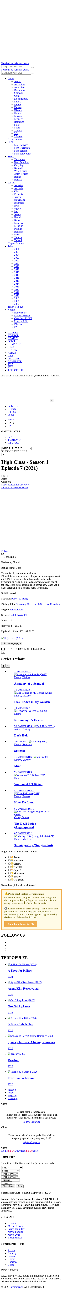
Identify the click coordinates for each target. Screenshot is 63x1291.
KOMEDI (13, 338)
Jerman (17, 197)
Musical (18, 116)
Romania (18, 231)
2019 (16, 269)
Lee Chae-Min (53, 604)
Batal (19, 1186)
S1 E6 (11, 1150)
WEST (11, 355)
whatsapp (12, 1098)
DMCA (18, 324)
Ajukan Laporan (31, 1142)
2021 (16, 263)
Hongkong (19, 199)
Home (4, 1150)
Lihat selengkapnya (12, 643)
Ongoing (18, 165)
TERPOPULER (16, 370)
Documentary (21, 98)
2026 (16, 249)
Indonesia (19, 202)
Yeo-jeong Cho (23, 604)
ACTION (13, 332)
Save (25, 487)
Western (18, 136)
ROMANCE (14, 344)
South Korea (7, 484)
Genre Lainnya (15, 139)
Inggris (17, 208)
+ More (11, 309)
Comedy (18, 93)
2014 (16, 283)
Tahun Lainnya (15, 306)
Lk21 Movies (21, 145)
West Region (20, 171)
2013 (16, 286)
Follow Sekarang (31, 1121)
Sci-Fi (17, 124)
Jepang (17, 214)
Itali (16, 211)
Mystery (18, 119)
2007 (16, 304)
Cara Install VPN (23, 318)
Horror (17, 113)
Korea (17, 220)
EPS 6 (11, 420)
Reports (12, 409)
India (16, 205)
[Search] (32, 67)
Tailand (18, 240)
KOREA (12, 349)
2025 (16, 252)
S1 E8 (29, 1150)
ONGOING (14, 358)
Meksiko (18, 226)
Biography (19, 90)
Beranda (12, 1223)
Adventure (19, 84)
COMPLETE (15, 361)
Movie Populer (15, 1231)
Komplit (18, 168)
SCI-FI (11, 341)
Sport (17, 127)
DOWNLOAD (9, 487)
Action (17, 81)
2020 (16, 266)
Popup (11, 414)
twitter (11, 1092)
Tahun (11, 246)
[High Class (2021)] (12, 638)
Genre (11, 78)
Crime (17, 95)
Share (20, 487)
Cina (16, 191)
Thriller (18, 130)
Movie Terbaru (15, 1226)
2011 (16, 292)
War (16, 133)
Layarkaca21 (16, 1287)
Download (20, 1150)
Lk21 (10, 142)
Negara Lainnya (16, 243)
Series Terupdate (16, 1229)
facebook (12, 1089)
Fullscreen (13, 406)
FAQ (16, 327)
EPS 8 (11, 426)
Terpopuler (19, 159)
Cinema (12, 411)
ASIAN (12, 352)
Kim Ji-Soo (38, 604)
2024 (16, 254)
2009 (16, 298)
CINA (11, 347)
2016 (16, 278)
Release (18, 179)
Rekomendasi (21, 312)
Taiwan (18, 237)
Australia (18, 188)
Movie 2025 (14, 1234)
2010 (16, 295)
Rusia (17, 234)
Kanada (18, 217)
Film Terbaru (20, 150)
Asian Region (21, 173)
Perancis (18, 194)
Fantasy (18, 107)
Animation (19, 87)
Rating (17, 176)
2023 (16, 257)
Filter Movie (8, 1186)
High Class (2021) (18, 615)
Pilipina (18, 228)
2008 (16, 301)
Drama (17, 101)
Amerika (18, 185)
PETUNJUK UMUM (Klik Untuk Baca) (25, 649)
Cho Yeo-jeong (20, 598)
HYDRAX (13, 442)
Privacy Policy (21, 321)
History (18, 110)
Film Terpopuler (22, 153)
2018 (16, 272)
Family (17, 104)
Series (11, 156)
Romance (19, 121)
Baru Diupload (21, 162)
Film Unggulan (22, 147)
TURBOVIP (14, 439)
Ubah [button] (18, 567)
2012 (16, 289)
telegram (12, 1095)
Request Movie (22, 315)
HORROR (13, 335)
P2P (10, 437)
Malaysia (18, 223)
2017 (16, 275)
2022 (16, 260)
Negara (11, 182)
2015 (16, 280)
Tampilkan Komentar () (21, 924)
